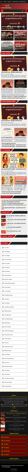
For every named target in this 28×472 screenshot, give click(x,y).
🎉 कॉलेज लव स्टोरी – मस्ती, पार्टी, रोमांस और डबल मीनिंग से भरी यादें (7, 34)
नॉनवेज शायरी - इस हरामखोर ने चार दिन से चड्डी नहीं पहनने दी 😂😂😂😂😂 (14, 98)
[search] (22, 10)
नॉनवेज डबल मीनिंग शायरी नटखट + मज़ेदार (20, 45)
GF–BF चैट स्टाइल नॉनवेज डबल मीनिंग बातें (7, 45)
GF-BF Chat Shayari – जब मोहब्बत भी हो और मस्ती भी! (20, 185)
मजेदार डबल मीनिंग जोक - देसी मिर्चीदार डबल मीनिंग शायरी (13, 26)
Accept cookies (14, 469)
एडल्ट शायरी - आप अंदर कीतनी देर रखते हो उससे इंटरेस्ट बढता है (12, 203)
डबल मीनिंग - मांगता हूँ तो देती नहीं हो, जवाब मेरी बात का (11, 201)
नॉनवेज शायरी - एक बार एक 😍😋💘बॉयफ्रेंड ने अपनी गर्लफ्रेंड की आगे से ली (14, 96)
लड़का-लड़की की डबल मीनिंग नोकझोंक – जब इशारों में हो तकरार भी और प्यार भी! (14, 144)
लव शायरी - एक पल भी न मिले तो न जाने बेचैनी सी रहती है (11, 193)
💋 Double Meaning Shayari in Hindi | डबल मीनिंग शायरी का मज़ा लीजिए (7, 89)
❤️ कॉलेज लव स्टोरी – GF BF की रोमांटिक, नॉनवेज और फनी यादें (20, 34)
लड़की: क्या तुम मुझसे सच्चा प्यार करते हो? (9, 143)
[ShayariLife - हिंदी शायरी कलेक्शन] (6, 6)
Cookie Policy (7, 466)
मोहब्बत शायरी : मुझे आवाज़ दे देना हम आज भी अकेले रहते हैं (11, 191)
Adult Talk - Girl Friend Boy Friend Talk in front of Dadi (13, 95)
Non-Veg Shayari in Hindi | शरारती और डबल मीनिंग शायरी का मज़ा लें (20, 89)
